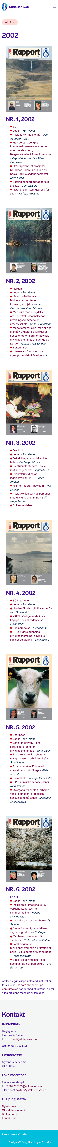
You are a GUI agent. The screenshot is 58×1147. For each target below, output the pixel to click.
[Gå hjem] (15, 6)
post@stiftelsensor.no (25, 1039)
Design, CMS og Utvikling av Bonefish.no (32, 1142)
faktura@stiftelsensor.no (31, 1090)
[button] (54, 6)
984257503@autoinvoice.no (25, 1086)
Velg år (8, 22)
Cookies (23, 1134)
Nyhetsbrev (9, 1106)
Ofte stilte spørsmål (14, 1110)
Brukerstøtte (9, 1114)
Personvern (9, 1134)
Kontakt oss (9, 1118)
